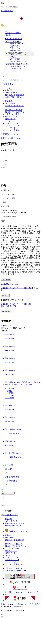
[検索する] (22, 7)
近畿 (7, 198)
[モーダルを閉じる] (2, 614)
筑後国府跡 (9, 374)
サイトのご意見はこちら (14, 130)
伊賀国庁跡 (5, 284)
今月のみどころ (15, 69)
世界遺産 (12, 57)
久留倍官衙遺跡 (11, 481)
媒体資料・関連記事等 (13, 110)
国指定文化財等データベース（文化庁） (16, 288)
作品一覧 (13, 39)
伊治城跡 (8, 469)
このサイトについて (13, 33)
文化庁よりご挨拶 (12, 114)
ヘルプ (7, 121)
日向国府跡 (9, 350)
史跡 (2, 198)
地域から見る (14, 50)
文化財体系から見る (17, 44)
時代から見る (14, 46)
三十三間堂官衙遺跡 (13, 457)
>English (8, 35)
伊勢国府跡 (9, 421)
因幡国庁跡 (9, 410)
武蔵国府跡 (9, 362)
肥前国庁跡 (9, 445)
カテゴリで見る (13, 41)
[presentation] (2, 328)
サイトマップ (10, 128)
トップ (7, 88)
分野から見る (14, 48)
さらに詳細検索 (7, 11)
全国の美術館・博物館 (17, 64)
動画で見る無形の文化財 (18, 61)
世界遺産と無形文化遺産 (19, 54)
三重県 (13, 198)
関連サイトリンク (12, 126)
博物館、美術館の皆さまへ (15, 112)
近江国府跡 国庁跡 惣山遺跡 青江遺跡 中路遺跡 (9, 393)
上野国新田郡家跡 (12, 433)
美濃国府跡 (9, 339)
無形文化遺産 (14, 59)
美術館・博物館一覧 (17, 66)
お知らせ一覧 (10, 119)
